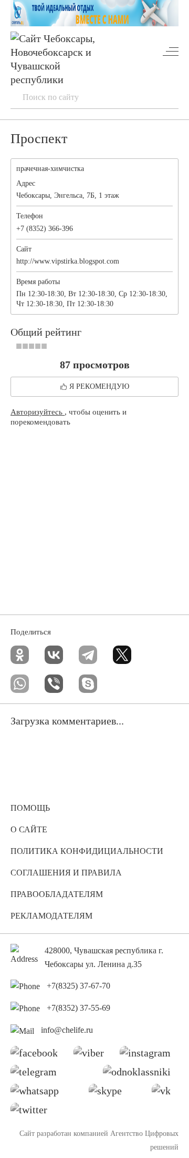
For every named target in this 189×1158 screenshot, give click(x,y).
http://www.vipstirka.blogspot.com (67, 261)
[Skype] (88, 683)
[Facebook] (38, 1055)
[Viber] (54, 683)
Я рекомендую (99, 386)
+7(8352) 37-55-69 (78, 1007)
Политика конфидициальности (86, 851)
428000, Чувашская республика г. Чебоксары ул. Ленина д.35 (104, 957)
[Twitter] (32, 1112)
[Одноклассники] (19, 655)
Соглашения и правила (66, 872)
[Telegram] (88, 655)
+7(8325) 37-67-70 (78, 985)
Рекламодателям (51, 915)
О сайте (28, 829)
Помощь (30, 807)
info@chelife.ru (67, 1029)
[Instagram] (149, 1055)
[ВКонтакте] (54, 655)
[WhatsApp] (19, 683)
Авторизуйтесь (37, 412)
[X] (122, 655)
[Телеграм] (37, 1074)
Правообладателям (56, 894)
